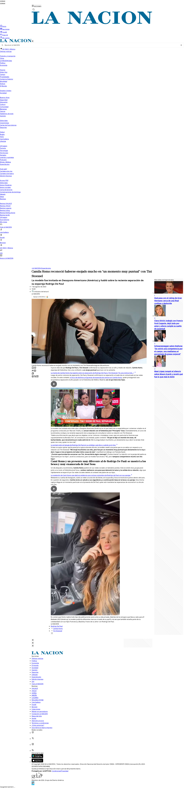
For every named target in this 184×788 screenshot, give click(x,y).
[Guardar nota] (33, 368)
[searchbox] (91, 45)
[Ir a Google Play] (37, 757)
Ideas (2, 197)
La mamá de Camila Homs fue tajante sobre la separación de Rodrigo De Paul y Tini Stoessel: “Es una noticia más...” (92, 373)
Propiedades (4, 77)
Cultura (2, 104)
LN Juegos (3, 146)
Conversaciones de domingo (10, 192)
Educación (3, 102)
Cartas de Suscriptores (8, 125)
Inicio (4, 26)
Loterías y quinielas (7, 157)
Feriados (3, 155)
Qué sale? (3, 169)
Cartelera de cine (6, 171)
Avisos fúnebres (6, 185)
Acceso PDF (4, 180)
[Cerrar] (32, 41)
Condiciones (56, 771)
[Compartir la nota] (33, 370)
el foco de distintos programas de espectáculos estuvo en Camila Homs (96, 377)
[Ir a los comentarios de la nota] (35, 368)
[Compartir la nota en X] (35, 376)
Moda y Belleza (5, 162)
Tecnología (4, 150)
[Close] (33, 640)
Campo (2, 74)
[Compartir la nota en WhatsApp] (35, 370)
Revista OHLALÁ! (6, 203)
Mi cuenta (5, 38)
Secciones (5, 29)
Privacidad (64, 771)
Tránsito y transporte (7, 56)
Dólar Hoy (3, 72)
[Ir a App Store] (37, 762)
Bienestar (3, 109)
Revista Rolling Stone (7, 213)
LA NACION (36, 268)
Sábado (2, 194)
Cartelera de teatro (7, 174)
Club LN (5, 35)
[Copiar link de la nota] (33, 373)
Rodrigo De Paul (57, 626)
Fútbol (2, 132)
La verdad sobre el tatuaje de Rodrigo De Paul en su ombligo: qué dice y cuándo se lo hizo (83, 445)
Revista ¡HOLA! (5, 206)
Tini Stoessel (57, 631)
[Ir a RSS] (33, 751)
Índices (2, 84)
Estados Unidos (5, 91)
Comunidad (4, 107)
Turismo (3, 148)
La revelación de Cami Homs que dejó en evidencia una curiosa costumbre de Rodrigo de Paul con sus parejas (90, 475)
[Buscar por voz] (181, 45)
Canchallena (4, 139)
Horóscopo (4, 153)
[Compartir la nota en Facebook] (33, 376)
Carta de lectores (6, 190)
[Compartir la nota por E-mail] (37, 376)
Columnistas (4, 123)
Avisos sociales (5, 187)
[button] (92, 149)
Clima (2, 58)
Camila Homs (58, 628)
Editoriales (4, 121)
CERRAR (2, 1)
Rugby (2, 134)
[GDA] (37, 778)
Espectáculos (46, 268)
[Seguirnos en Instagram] (33, 745)
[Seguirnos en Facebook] (33, 733)
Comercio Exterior (6, 79)
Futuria (2, 70)
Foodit (4, 32)
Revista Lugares (5, 208)
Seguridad (3, 100)
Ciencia (2, 111)
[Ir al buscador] (33, 9)
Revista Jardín (5, 215)
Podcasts (3, 160)
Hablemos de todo (6, 114)
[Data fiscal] (33, 784)
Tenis (2, 137)
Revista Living (5, 210)
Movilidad (3, 81)
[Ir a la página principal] (92, 23)
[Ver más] (52, 633)
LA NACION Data (6, 61)
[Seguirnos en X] (33, 739)
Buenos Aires (4, 97)
